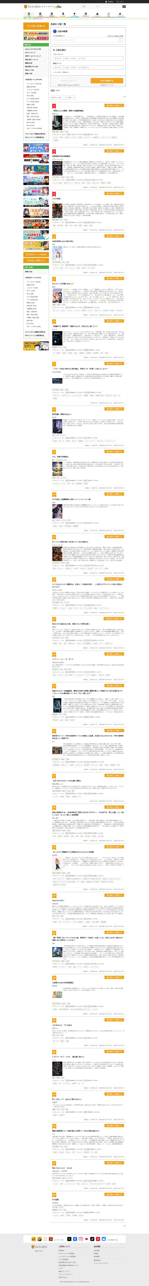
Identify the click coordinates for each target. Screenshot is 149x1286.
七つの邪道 (56, 199)
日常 (61, 268)
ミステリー (55, 669)
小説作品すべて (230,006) (33, 79)
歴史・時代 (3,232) (33, 116)
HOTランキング (30, 52)
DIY (119, 765)
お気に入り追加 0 (115, 193)
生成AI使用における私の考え (63, 241)
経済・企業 (55, 131)
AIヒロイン (98, 310)
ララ (53, 1134)
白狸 (53, 696)
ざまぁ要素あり (87, 643)
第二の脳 (100, 836)
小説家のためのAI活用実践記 (63, 983)
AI (88, 268)
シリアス (73, 137)
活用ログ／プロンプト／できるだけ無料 (64, 882)
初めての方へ (39, 1251)
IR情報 (96, 1253)
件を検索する (106, 81)
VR (60, 922)
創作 (91, 225)
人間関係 (81, 353)
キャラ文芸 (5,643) (33, 98)
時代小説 (60, 225)
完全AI (72, 720)
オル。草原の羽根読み (60, 457)
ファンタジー (56, 177)
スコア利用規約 (64, 1259)
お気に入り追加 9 (115, 151)
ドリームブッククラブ (101, 1263)
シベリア (62, 483)
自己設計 (87, 836)
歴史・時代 (55, 219)
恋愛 (54, 304)
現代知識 (86, 765)
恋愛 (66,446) (31, 87)
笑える (70, 608)
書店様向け (97, 1260)
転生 (60, 643)
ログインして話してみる (115, 36)
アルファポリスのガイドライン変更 (100, 1184)
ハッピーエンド (94, 967)
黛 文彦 (54, 417)
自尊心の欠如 (99, 395)
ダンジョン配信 (57, 183)
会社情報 (97, 1250)
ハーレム (77, 310)
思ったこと (85, 1184)
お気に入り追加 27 (115, 618)
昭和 (80, 225)
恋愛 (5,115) (31, 285)
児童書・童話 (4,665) (33, 119)
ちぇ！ (54, 201)
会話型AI (105, 310)
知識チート (69, 568)
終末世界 (86, 1152)
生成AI (80, 137)
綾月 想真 (55, 818)
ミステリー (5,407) (33, 90)
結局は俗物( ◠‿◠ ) (57, 783)
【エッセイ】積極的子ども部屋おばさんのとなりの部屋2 (73, 852)
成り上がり (96, 183)
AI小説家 (55, 1199)
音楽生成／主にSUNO (59, 884)
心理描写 (88, 353)
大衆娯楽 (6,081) (32, 110)
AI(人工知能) (95, 922)
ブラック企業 (87, 608)
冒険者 (103, 183)
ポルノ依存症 (68, 675)
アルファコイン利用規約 (66, 1253)
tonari (53, 502)
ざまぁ (88, 183)
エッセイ (55, 268)
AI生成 (62, 796)
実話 (78, 268)
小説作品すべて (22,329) (33, 277)
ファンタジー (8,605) (33, 282)
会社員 (70, 353)
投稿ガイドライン (64, 1271)
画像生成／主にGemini (93, 882)
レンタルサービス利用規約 (67, 1256)
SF (53, 435)
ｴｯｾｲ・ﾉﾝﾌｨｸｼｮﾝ (56, 262)
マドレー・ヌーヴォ (57, 159)
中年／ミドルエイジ (58, 879)
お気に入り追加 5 (115, 236)
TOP (25, 18)
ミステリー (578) (32, 288)
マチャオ (54, 329)
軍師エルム (55, 113)
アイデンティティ (110, 441)
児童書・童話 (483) (33, 317)
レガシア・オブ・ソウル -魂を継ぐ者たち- (68, 1057)
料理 (54, 568)
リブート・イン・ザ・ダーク (63, 659)
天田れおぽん (56, 1171)
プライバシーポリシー (66, 1274)
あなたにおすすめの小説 (33, 49)
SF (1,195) (30, 294)
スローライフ (98, 568)
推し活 (74, 441)
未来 (77, 836)
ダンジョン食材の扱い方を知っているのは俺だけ (70, 542)
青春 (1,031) (31, 303)
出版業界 (74, 1215)
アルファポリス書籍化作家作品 (35, 134)
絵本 (54, 477)
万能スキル (108, 643)
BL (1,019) (30, 323)
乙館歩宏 (54, 855)
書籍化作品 (28, 63)
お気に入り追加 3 (115, 536)
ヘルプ (61, 1268)
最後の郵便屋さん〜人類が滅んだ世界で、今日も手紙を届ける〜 (76, 1131)
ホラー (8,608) (31, 93)
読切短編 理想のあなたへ (62, 414)
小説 (29, 18)
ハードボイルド (79, 675)
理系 (101, 765)
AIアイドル (100, 441)
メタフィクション (104, 608)
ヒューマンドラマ (77, 395)
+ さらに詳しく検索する (61, 72)
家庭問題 (103, 922)
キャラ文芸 (55, 389)
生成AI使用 (79, 483)
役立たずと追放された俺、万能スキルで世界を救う (71, 624)
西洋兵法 (114, 137)
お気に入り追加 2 (115, 494)
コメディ (90, 310)
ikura (53, 943)
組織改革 (96, 137)
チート (101, 643)
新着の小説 (28, 73)
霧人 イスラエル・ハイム (59, 459)
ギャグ (76, 608)
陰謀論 (88, 922)
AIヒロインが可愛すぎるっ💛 (63, 284)
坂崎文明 (54, 985)
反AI (61, 720)
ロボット (79, 1152)
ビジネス (55, 137)
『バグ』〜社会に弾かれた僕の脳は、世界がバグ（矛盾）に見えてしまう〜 (80, 369)
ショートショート (90, 441)
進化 (81, 836)
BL (53, 520)
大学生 (106, 765)
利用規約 (61, 1250)
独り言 (93, 268)
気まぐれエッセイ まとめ (62, 1168)
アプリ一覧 (59, 1240)
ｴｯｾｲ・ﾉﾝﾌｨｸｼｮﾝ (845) (34, 326)
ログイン (121, 1)
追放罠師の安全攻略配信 (61, 156)
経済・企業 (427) (32, 113)
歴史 (54, 225)
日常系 (84, 310)
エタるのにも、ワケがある (62, 1025)
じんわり (62, 310)
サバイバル (94, 765)
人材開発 (55, 140)
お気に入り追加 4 (115, 932)
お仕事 (67, 137)
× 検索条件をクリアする (107, 85)
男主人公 (77, 183)
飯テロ (76, 568)
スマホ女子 (119, 310)
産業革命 (112, 765)
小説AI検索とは (60, 36)
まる (53, 741)
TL (80, 796)
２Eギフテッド (66, 395)
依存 (101, 353)
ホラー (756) (31, 291)
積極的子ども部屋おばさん (73, 879)
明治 (75, 225)
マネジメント (87, 137)
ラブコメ (69, 310)
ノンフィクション (70, 268)
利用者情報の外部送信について (69, 1265)
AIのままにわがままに (58, 662)
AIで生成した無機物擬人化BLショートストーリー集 (71, 499)
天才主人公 (109, 395)
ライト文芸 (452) (32, 300)
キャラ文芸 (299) (32, 297)
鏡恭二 (54, 286)
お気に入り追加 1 (115, 105)
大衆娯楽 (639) (31, 308)
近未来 (64, 353)
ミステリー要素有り (91, 675)
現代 (61, 137)
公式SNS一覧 (113, 1240)
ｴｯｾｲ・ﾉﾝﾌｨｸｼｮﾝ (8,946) (34, 128)
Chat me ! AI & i (58, 900)
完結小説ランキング (31, 59)
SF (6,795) (30, 95)
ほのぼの (90, 568)
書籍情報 (64, 1171)
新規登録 (110, 1)
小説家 (68, 1215)
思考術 (94, 836)
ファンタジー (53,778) (34, 84)
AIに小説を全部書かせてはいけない (81, 1009)
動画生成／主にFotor (107, 882)
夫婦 (75, 353)
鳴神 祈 (54, 627)
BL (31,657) (30, 125)
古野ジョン (55, 1028)
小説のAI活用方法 (64, 1009)
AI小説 (61, 526)
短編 (66, 225)
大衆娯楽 (74, 796)
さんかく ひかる (57, 589)
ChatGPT (66, 836)
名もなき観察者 (56, 371)
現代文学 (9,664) (32, 107)
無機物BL (75, 526)
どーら (54, 1059)
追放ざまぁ (72, 643)
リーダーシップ (105, 137)
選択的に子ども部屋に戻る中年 (92, 879)
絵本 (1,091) (31, 122)
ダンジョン (61, 568)
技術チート (65, 765)
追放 (83, 183)
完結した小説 (29, 70)
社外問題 (95, 353)
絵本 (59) (30, 320)
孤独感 (86, 395)
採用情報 (97, 1256)
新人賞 (81, 1215)
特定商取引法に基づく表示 (67, 1262)
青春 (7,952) (31, 104)
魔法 (74, 967)
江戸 (71, 225)
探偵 (54, 675)
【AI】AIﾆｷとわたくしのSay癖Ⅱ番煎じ (66, 781)
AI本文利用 (68, 526)
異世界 (55, 608)
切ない (68, 1152)
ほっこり (55, 310)
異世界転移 (56, 765)
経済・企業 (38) (32, 311)
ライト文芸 (55, 602)
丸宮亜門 (54, 1102)
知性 (72, 836)
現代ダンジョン (68, 183)
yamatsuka (55, 903)
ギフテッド (56, 395)
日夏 (53, 244)
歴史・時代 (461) (32, 314)
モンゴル (55, 483)
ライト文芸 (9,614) (33, 101)
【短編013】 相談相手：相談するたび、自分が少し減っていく (75, 326)
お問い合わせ (63, 1277)
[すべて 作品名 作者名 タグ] (58, 58)
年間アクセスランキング (33, 56)
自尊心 (92, 395)
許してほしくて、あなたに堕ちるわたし (67, 1099)
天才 (115, 395)
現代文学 (55, 347)
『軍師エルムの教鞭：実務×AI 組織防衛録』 (68, 111)
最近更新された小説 (31, 66)
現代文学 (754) (31, 305)
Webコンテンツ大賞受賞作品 (34, 137)
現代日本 (55, 720)
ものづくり (79, 765)
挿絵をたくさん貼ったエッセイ (111, 879)
